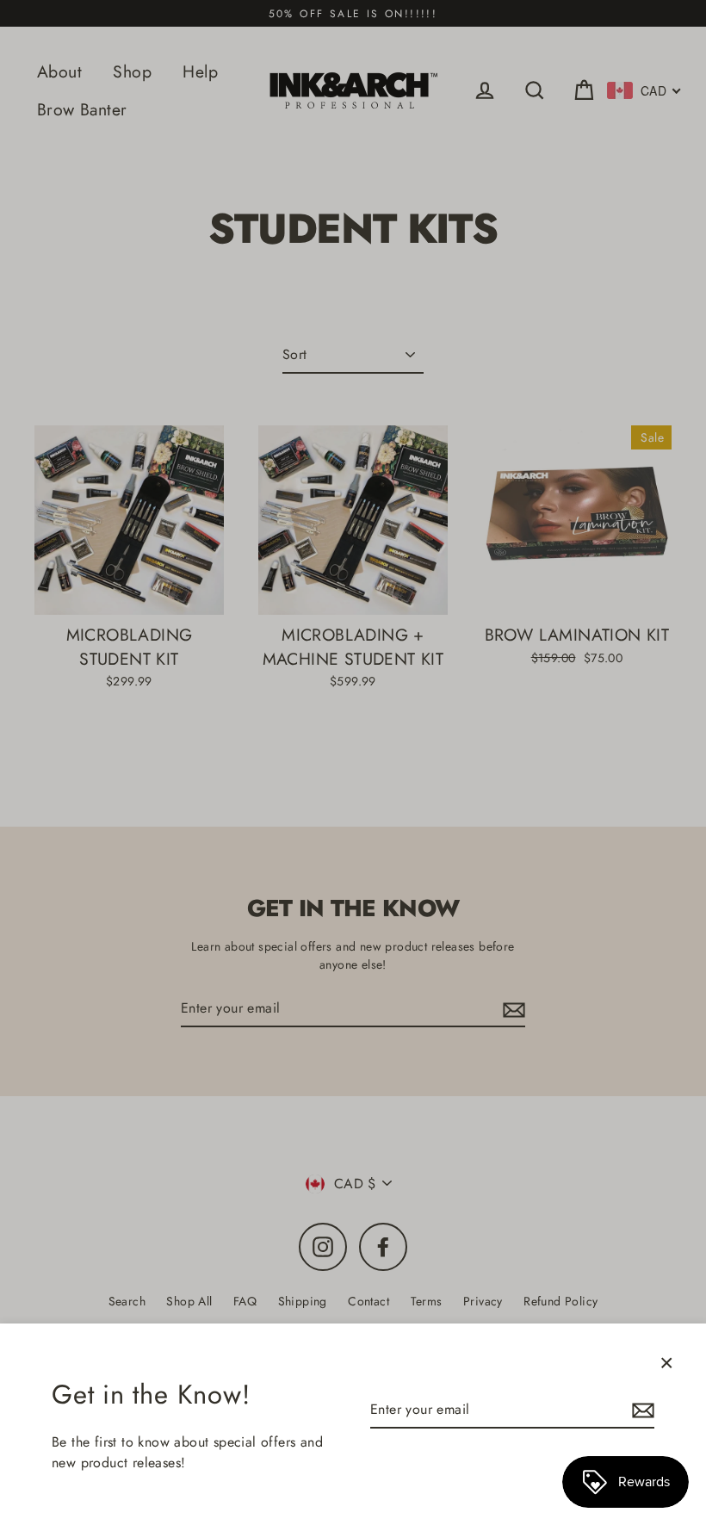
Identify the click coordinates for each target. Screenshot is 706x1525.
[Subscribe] (640, 1410)
